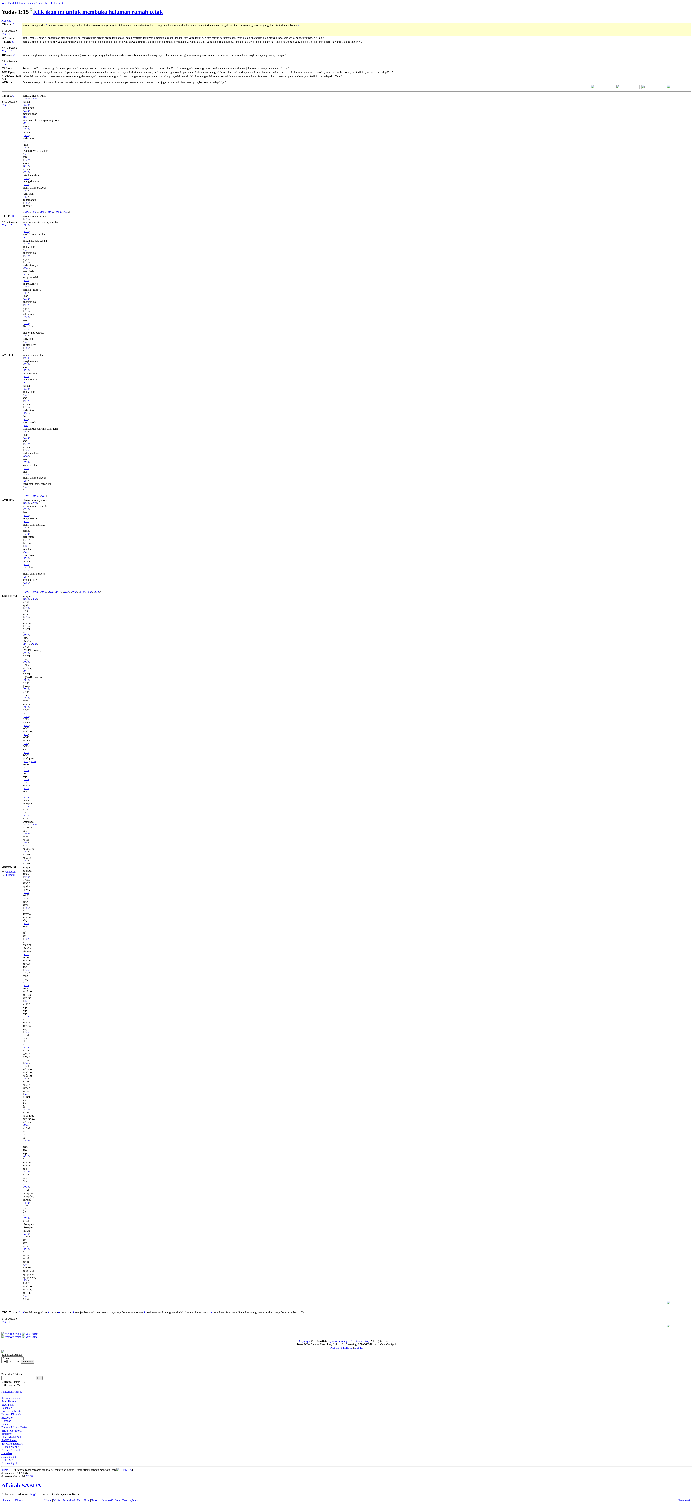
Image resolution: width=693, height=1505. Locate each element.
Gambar (6, 1420)
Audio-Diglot (9, 1463)
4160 (26, 98)
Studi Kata (7, 1404)
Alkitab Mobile (10, 1446)
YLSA (30, 1476)
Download (69, 1500)
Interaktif (107, 1500)
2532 (26, 111)
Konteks (6, 20)
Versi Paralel (8, 3)
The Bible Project (11, 1430)
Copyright (305, 1341)
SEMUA (127, 1469)
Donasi (358, 1347)
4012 (26, 129)
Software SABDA (12, 1443)
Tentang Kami (130, 1500)
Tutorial (95, 1500)
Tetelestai (6, 1433)
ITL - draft (57, 3)
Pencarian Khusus (11, 1391)
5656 (33, 761)
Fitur (79, 1500)
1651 (26, 117)
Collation (10, 871)
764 (26, 153)
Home (47, 1500)
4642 (26, 178)
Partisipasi (346, 1347)
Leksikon (6, 1407)
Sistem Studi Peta (11, 1411)
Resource (6, 1424)
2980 (26, 184)
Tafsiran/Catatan (25, 3)
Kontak (334, 1347)
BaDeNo (6, 1453)
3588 (26, 662)
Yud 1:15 (7, 33)
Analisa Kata (43, 3)
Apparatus (10, 874)
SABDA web (9, 1440)
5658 (34, 599)
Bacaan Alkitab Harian (14, 1427)
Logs (117, 1500)
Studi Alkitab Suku (12, 1437)
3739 (42, 212)
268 (26, 190)
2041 (26, 141)
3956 (26, 104)
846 (34, 212)
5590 (26, 689)
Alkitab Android (10, 1450)
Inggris (34, 1494)
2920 (34, 98)
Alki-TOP (7, 1459)
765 (26, 123)
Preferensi (684, 1500)
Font (87, 1500)
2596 (26, 203)
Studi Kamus (8, 1401)
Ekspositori (7, 1417)
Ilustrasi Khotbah (11, 1414)
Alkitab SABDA (21, 1485)
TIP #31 (6, 1469)
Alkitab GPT (8, 1456)
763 (26, 147)
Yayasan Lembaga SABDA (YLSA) (348, 1341)
